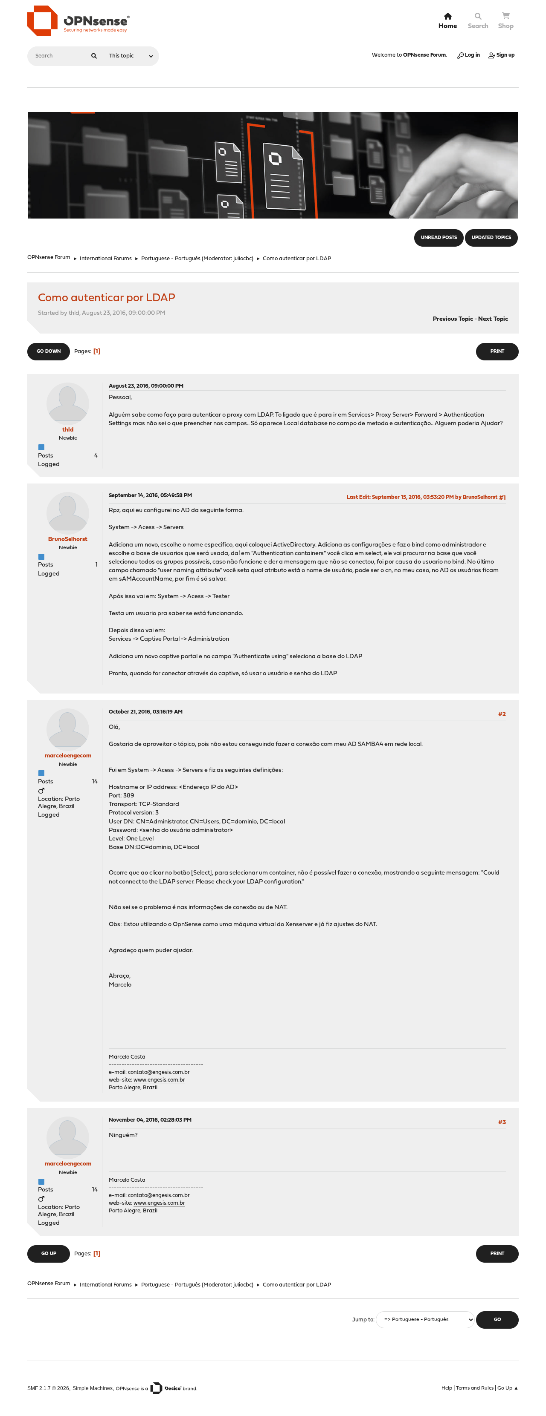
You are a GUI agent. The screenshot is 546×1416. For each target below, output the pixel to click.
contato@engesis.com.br (159, 1072)
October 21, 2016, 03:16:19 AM (146, 712)
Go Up (48, 1254)
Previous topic (453, 319)
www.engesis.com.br (159, 1080)
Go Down (49, 351)
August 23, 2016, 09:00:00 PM (146, 386)
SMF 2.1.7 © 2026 (48, 1388)
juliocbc (242, 259)
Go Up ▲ (508, 1388)
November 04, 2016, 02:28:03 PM (150, 1120)
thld (67, 430)
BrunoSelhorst (67, 539)
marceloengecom (68, 756)
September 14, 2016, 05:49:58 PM (150, 495)
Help (446, 1388)
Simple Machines (93, 1388)
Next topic (493, 319)
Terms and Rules (475, 1388)
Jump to (362, 1320)
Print (497, 351)
